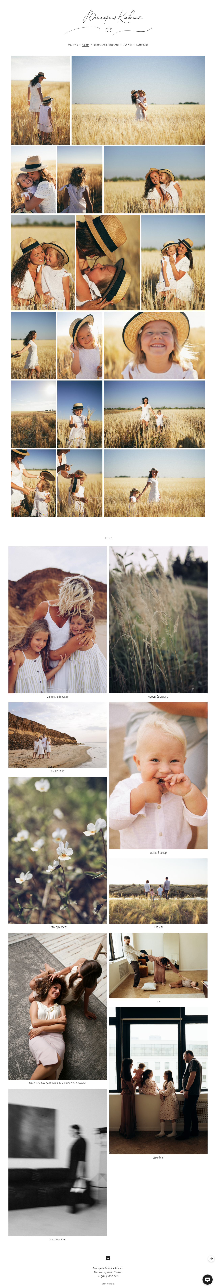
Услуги (127, 44)
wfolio (111, 1284)
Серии (85, 44)
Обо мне (73, 44)
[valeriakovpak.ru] (108, 21)
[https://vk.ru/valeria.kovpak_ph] (108, 1258)
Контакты (142, 44)
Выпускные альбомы (106, 44)
